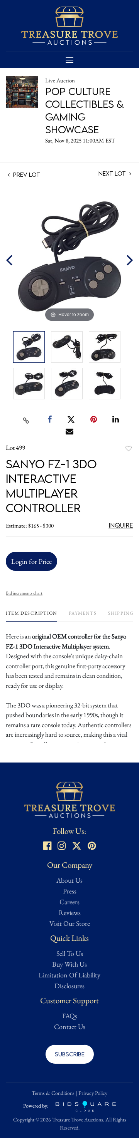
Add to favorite (128, 448)
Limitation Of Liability (69, 974)
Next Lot (112, 173)
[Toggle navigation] (69, 60)
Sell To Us (69, 953)
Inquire (120, 525)
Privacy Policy (92, 1092)
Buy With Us (69, 964)
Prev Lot (26, 174)
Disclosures (69, 985)
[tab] (31, 616)
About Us (69, 880)
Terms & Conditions (53, 1092)
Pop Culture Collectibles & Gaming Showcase (84, 110)
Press (69, 891)
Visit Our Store (69, 923)
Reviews (70, 912)
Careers (69, 901)
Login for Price (31, 561)
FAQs (69, 1015)
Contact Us (69, 1026)
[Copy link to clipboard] (26, 419)
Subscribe (70, 1054)
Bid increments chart (24, 593)
